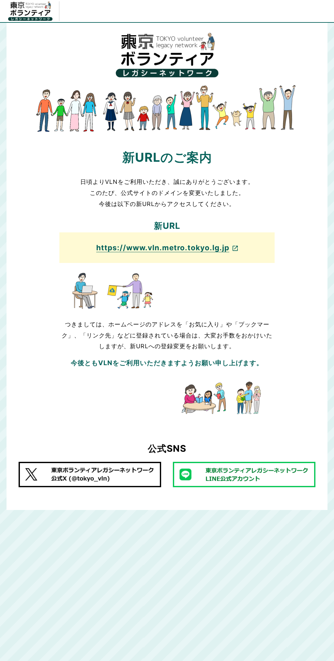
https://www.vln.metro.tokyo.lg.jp (162, 247)
